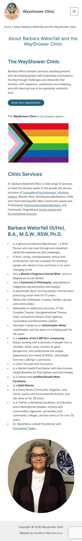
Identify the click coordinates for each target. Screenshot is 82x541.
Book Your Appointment (26, 102)
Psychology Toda (23, 428)
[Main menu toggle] (74, 11)
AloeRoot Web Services (48, 533)
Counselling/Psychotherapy (39, 192)
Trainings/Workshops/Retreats (41, 205)
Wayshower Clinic (39, 11)
